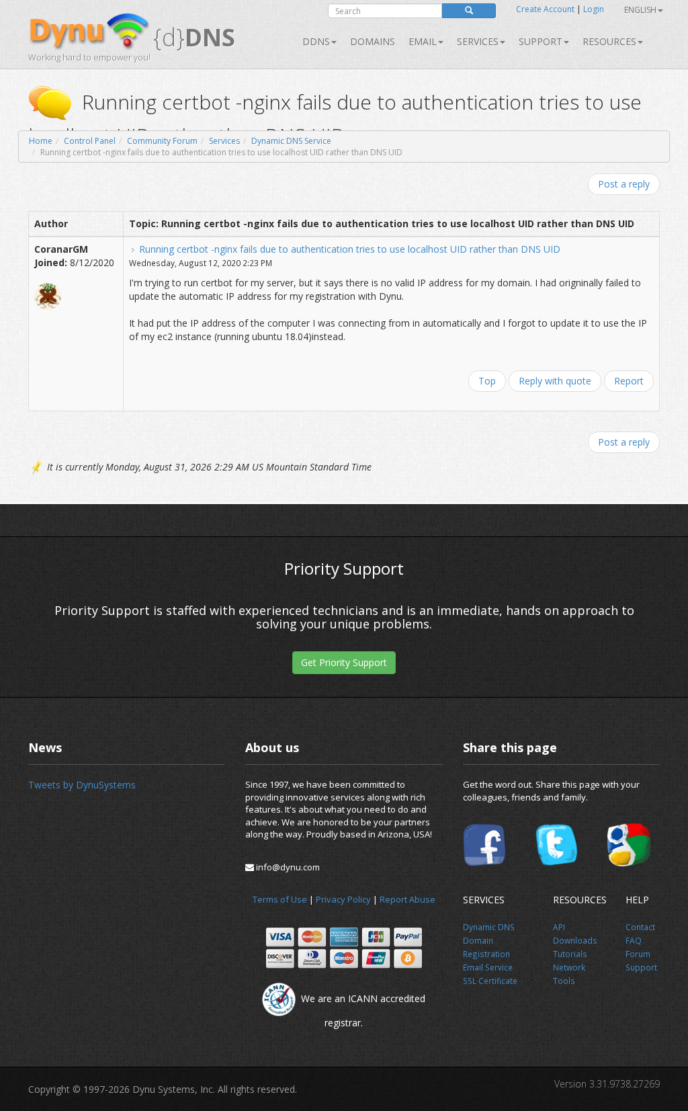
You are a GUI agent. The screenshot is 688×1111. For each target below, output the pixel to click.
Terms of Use (280, 899)
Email (422, 41)
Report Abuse (407, 899)
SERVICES (478, 41)
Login (593, 9)
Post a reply (624, 183)
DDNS (316, 41)
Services (224, 141)
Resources (609, 41)
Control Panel (90, 141)
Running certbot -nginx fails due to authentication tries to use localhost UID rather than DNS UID (349, 249)
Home (40, 141)
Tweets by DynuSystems (82, 784)
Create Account (545, 9)
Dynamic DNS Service (291, 141)
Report (629, 380)
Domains (372, 41)
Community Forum (162, 141)
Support (540, 41)
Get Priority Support (344, 662)
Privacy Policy (343, 899)
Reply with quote (555, 380)
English (640, 9)
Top (487, 380)
